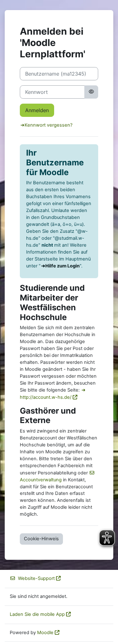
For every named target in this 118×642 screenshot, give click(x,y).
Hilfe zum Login (62, 266)
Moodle (45, 632)
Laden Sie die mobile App (37, 614)
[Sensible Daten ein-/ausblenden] (91, 92)
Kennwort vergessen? (48, 125)
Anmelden (37, 110)
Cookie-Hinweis (41, 539)
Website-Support (36, 578)
